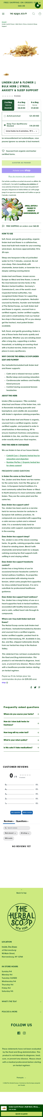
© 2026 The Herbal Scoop (10, 1083)
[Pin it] (39, 687)
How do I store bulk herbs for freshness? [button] (16, 723)
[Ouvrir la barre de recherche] (33, 14)
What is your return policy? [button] (15, 740)
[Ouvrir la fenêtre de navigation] (3, 14)
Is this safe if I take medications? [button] (18, 748)
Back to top (21, 893)
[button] (6, 74)
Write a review (27, 812)
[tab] (22, 821)
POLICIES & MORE (9, 1012)
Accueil (4, 22)
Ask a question (15, 812)
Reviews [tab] (9, 821)
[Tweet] (35, 687)
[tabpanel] (21, 849)
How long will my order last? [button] (16, 732)
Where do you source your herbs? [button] (19, 714)
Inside (9, 947)
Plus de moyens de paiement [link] (21, 176)
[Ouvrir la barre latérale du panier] (40, 14)
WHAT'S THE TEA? (9, 1001)
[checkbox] (8, 838)
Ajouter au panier (21, 163)
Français (20, 1078)
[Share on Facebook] (31, 687)
